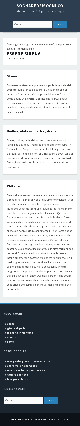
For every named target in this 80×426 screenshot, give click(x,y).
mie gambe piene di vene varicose (28, 361)
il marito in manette (20, 332)
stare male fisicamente (22, 366)
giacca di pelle (16, 328)
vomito (12, 337)
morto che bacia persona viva (26, 370)
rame (10, 341)
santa (11, 324)
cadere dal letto (17, 374)
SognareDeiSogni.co (40, 5)
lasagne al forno (17, 379)
